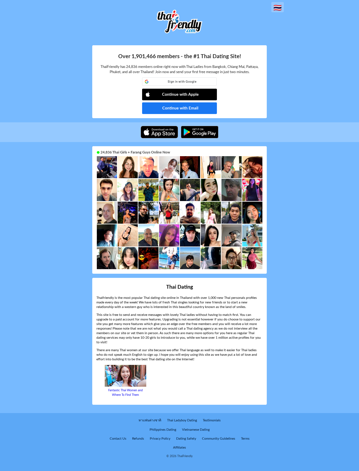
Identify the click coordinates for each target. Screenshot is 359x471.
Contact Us (118, 438)
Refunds (138, 438)
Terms (245, 438)
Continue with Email (180, 108)
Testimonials (212, 420)
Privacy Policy (160, 438)
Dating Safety (186, 438)
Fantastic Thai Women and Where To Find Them (125, 392)
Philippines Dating (163, 429)
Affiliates (179, 447)
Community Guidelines (218, 438)
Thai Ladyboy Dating (182, 420)
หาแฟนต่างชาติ (150, 420)
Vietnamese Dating (196, 429)
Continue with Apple (180, 95)
